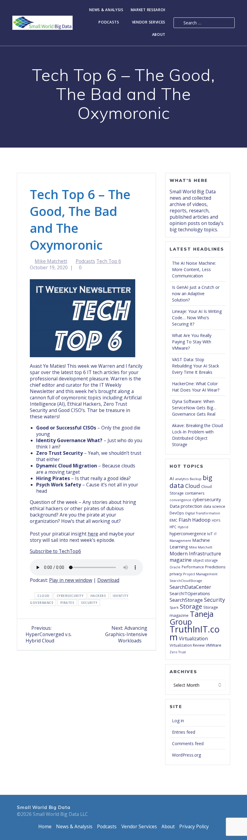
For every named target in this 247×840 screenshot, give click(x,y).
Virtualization (193, 638)
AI (172, 478)
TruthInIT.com (195, 633)
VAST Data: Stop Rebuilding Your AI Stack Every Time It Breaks (195, 366)
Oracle (175, 567)
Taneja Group (192, 618)
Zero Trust (178, 652)
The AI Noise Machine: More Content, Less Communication (194, 269)
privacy (176, 573)
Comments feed (188, 743)
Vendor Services (149, 22)
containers (195, 493)
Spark (174, 607)
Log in (178, 720)
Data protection (186, 506)
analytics (182, 479)
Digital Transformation (202, 513)
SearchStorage (186, 600)
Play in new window (70, 580)
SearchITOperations (190, 593)
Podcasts (108, 22)
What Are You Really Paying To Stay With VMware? (191, 342)
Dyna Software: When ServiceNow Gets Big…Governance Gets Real (194, 407)
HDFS (216, 520)
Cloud (43, 596)
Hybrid (183, 527)
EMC (173, 520)
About (159, 35)
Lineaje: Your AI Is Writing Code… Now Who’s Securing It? (197, 317)
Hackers (98, 596)
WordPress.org (186, 755)
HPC (173, 526)
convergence (180, 500)
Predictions (215, 567)
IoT (210, 533)
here (93, 533)
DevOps (177, 513)
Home (45, 826)
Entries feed (183, 732)
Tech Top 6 (108, 261)
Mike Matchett (51, 261)
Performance (193, 566)
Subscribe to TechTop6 (55, 551)
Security (89, 603)
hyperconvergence (188, 533)
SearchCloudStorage (186, 581)
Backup (196, 479)
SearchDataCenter (190, 587)
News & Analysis (106, 10)
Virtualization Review (187, 645)
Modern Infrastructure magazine (195, 556)
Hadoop (201, 519)
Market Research (148, 10)
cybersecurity (70, 596)
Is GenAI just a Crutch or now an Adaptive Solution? (196, 293)
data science (214, 506)
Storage (191, 606)
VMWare (213, 645)
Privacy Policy (194, 826)
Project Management (200, 574)
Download (108, 580)
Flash (185, 519)
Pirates (67, 603)
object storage (205, 560)
